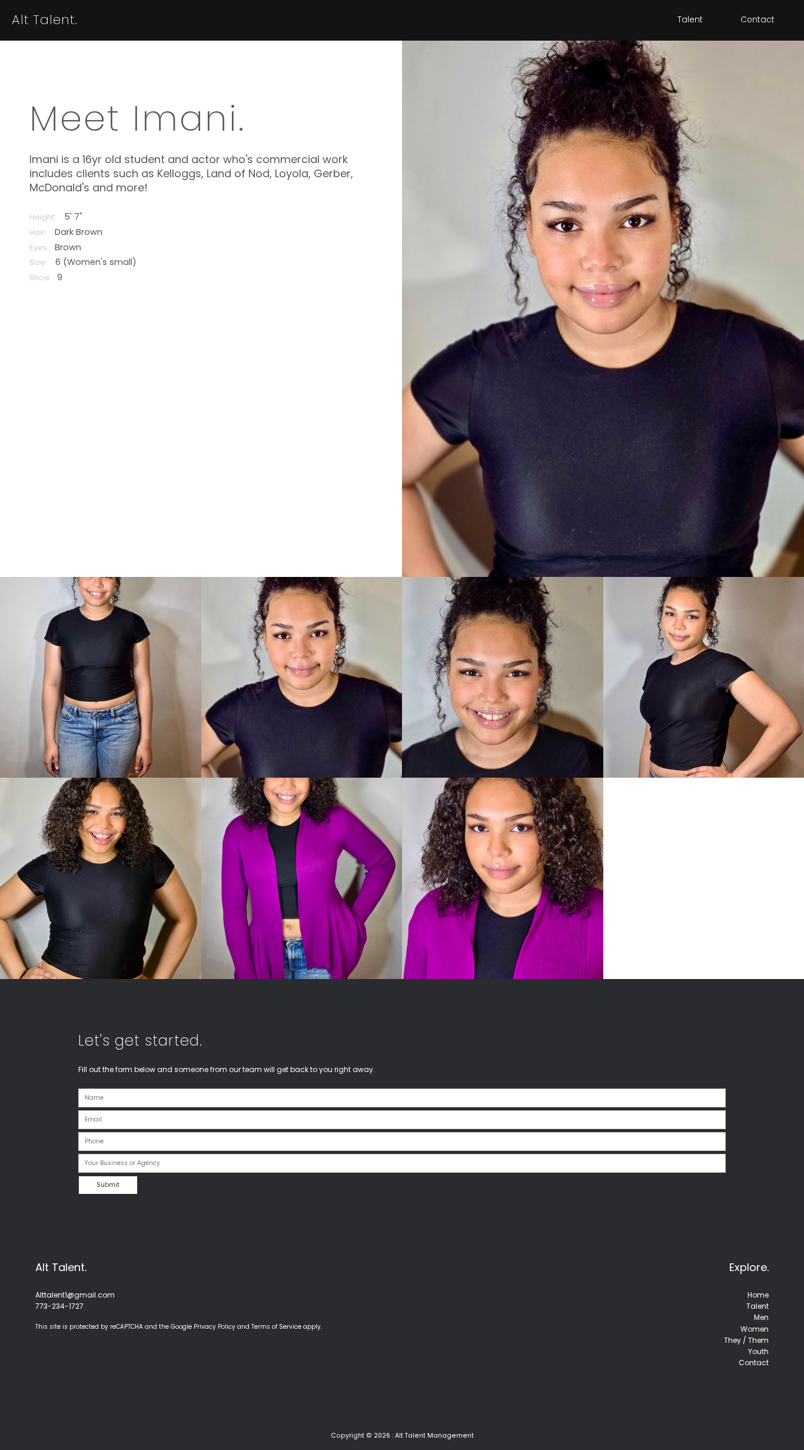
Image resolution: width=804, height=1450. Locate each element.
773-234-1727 (59, 1306)
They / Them (746, 1340)
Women (754, 1329)
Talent (690, 19)
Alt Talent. (45, 20)
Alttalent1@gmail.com (75, 1295)
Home (758, 1295)
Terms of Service (276, 1326)
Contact (757, 19)
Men (761, 1317)
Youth (758, 1351)
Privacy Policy (214, 1326)
